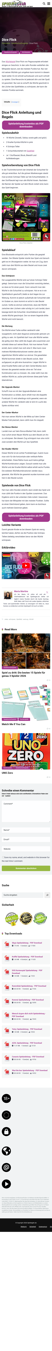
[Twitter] (47, 592)
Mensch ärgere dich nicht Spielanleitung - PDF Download (29, 1014)
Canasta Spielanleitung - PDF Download (28, 1057)
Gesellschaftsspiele (19, 43)
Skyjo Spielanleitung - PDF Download (27, 943)
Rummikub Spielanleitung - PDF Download (29, 986)
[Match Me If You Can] (26, 703)
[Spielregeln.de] (17, 4)
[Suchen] (47, 895)
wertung (25, 619)
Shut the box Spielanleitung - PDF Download (29, 1070)
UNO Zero (7, 772)
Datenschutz (43, 1227)
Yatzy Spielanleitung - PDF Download (27, 1029)
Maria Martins (21, 591)
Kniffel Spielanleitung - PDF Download (27, 957)
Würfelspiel (10, 61)
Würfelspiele (26, 52)
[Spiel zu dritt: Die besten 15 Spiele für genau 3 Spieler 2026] (26, 651)
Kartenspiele (24, 719)
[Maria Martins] (8, 599)
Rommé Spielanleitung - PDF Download (28, 1000)
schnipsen (12, 619)
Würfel (31, 619)
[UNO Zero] (26, 751)
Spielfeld (30, 151)
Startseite (6, 43)
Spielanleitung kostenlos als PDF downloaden (26, 125)
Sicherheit (33, 1227)
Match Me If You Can (13, 724)
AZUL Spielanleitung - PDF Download (27, 1043)
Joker (6, 619)
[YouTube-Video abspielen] (26, 565)
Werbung (24, 1227)
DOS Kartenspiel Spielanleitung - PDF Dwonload (27, 971)
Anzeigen (15, 102)
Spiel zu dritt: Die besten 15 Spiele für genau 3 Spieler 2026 (23, 674)
